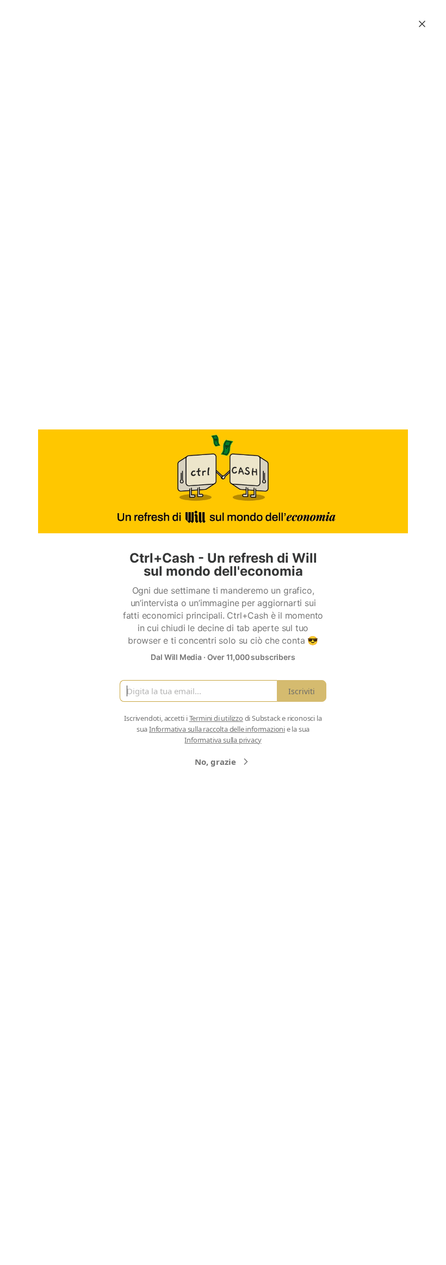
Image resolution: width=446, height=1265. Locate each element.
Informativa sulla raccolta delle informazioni (217, 729)
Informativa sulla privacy (222, 740)
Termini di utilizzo (216, 718)
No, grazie (215, 761)
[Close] (422, 24)
